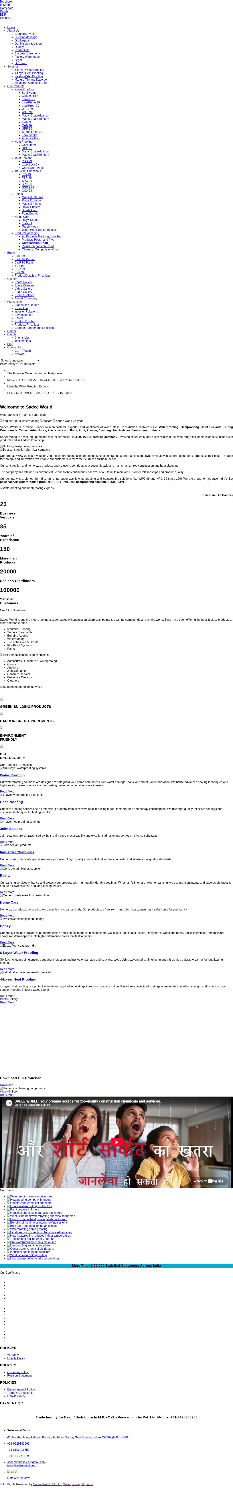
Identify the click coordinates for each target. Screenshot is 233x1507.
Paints (4, 11)
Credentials (22, 50)
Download (6, 1085)
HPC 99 (27, 148)
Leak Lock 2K (31, 164)
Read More (7, 791)
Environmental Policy (21, 1389)
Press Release (24, 285)
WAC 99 (27, 112)
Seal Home (29, 92)
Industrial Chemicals (28, 171)
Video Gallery (23, 288)
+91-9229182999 (18, 1443)
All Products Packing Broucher (41, 236)
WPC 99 (27, 109)
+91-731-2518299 (18, 1455)
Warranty (13, 1354)
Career (11, 331)
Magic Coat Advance (35, 115)
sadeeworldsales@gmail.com (26, 1462)
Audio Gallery (23, 291)
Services (13, 66)
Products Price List (27, 324)
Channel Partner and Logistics (34, 327)
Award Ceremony (26, 298)
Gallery (12, 278)
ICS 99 (26, 174)
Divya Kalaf (29, 220)
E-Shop (5, 4)
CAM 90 (27, 122)
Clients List (22, 337)
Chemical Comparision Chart (40, 249)
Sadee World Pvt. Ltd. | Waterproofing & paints (63, 1484)
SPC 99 (27, 180)
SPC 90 (27, 184)
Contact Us (14, 347)
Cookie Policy (16, 1396)
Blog (10, 344)
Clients (11, 334)
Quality (19, 46)
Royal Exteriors (32, 200)
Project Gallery (24, 295)
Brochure (6, 1)
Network (20, 354)
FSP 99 (27, 177)
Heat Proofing (23, 141)
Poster (19, 318)
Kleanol (27, 223)
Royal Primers (31, 207)
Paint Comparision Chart (38, 246)
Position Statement (19, 1375)
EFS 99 (19, 265)
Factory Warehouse (27, 56)
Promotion (21, 308)
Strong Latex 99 (32, 131)
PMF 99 (20, 256)
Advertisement (24, 314)
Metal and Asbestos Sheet (31, 82)
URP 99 (27, 128)
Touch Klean (30, 226)
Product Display (25, 321)
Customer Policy (18, 1372)
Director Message (26, 37)
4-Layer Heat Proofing (29, 73)
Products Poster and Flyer (38, 239)
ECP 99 (20, 269)
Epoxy (11, 252)
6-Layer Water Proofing (29, 69)
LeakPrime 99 (31, 102)
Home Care (22, 216)
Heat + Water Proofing (29, 76)
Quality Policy (16, 1358)
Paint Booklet (30, 213)
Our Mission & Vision (28, 43)
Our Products (15, 86)
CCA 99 (27, 190)
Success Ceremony (27, 53)
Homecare (6, 8)
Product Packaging (27, 233)
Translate (29, 363)
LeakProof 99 (30, 105)
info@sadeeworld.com (21, 1465)
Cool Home (29, 144)
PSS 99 (27, 161)
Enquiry (5, 17)
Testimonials (23, 340)
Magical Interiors (32, 197)
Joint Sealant (23, 158)
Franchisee (14, 301)
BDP (3, 14)
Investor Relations (26, 311)
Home (11, 27)
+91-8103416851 (18, 1449)
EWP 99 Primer (25, 259)
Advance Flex (31, 138)
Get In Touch (23, 350)
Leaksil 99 (28, 99)
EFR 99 (20, 272)
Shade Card (29, 210)
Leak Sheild (29, 135)
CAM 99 (27, 125)
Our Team (21, 63)
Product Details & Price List (32, 275)
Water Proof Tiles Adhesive (39, 229)
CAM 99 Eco (30, 95)
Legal (18, 60)
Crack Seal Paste (33, 167)
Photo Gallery (23, 282)
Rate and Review (18, 1478)
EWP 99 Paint (24, 262)
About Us (13, 30)
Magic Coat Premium (35, 118)
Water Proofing (24, 89)
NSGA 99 (28, 187)
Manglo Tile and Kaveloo (31, 79)
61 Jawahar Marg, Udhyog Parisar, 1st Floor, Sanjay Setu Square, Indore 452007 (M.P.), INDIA (68, 1437)
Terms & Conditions (20, 1392)
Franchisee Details (27, 305)
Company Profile (25, 33)
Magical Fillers (31, 203)
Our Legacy (22, 40)
